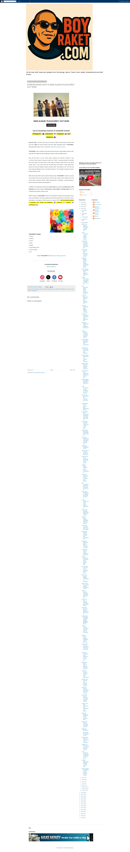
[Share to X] (49, 287)
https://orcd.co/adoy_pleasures (58, 147)
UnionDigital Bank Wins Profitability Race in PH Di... (85, 433)
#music (53, 289)
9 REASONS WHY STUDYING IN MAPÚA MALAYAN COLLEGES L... (85, 415)
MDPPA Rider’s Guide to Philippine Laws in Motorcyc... (85, 639)
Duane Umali (98, 204)
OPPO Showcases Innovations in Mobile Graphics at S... (85, 281)
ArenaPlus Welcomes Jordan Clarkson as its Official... (85, 478)
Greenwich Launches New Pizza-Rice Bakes (85, 527)
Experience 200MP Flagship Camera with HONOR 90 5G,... (85, 535)
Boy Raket (97, 202)
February (84, 788)
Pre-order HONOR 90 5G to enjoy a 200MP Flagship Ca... (85, 440)
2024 (82, 206)
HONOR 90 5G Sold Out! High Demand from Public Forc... (85, 244)
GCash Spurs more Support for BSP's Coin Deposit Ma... (85, 374)
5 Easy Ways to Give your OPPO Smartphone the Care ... (85, 647)
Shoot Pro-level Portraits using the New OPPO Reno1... (85, 602)
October (84, 217)
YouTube (60, 281)
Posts (82, 192)
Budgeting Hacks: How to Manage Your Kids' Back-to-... (85, 665)
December (84, 210)
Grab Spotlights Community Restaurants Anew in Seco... (85, 755)
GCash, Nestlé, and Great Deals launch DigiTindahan (85, 503)
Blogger (71, 847)
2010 (82, 817)
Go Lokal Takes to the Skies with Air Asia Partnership (85, 674)
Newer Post (30, 370)
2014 (82, 809)
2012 (82, 813)
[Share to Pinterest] (52, 287)
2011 (82, 815)
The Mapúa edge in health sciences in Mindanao (85, 552)
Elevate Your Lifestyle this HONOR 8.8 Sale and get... (85, 682)
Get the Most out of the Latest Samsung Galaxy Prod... (85, 570)
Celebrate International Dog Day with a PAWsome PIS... (85, 317)
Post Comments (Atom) (39, 372)
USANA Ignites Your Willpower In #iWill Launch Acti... (85, 763)
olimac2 (97, 216)
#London (49, 289)
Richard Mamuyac (97, 210)
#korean (42, 289)
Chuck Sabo (68, 289)
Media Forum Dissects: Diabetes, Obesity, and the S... (85, 366)
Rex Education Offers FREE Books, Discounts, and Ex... (85, 289)
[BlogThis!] (47, 287)
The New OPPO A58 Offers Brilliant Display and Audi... (85, 309)
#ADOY (32, 289)
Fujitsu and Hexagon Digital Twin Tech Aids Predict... (85, 512)
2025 (82, 204)
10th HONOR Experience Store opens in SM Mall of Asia (85, 272)
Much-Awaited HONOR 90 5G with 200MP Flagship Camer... (85, 772)
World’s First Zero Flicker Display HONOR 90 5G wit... (85, 586)
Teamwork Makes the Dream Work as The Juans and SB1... (85, 544)
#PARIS (57, 289)
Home (51, 370)
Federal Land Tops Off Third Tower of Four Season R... (85, 740)
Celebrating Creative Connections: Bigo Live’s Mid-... (85, 425)
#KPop (45, 289)
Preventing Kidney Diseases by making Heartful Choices (85, 698)
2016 (82, 805)
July (83, 777)
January (84, 790)
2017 (82, 803)
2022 (82, 792)
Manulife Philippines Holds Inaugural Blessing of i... (85, 326)
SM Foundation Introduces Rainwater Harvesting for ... (85, 486)
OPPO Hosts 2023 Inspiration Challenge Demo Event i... (85, 459)
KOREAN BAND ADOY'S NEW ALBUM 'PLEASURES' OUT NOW (85, 263)
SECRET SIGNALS (51, 266)
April (83, 784)
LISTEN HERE (51, 125)
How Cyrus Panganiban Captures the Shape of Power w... (85, 495)
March (83, 786)
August (84, 222)
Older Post (72, 370)
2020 (82, 797)
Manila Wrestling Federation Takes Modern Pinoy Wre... (85, 560)
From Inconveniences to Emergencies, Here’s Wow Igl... (85, 390)
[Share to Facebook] (51, 287)
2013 (82, 811)
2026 (82, 202)
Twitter (48, 281)
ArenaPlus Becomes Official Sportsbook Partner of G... (85, 611)
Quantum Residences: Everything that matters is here (85, 732)
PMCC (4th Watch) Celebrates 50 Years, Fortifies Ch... (85, 227)
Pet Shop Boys (34, 290)
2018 (82, 801)
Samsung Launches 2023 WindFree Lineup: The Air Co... (85, 656)
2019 (82, 799)
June (83, 779)
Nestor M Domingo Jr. (97, 207)
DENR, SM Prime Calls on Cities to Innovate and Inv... (85, 747)
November (84, 213)
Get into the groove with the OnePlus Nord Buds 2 (85, 398)
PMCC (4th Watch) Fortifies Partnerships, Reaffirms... (85, 578)
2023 (82, 208)
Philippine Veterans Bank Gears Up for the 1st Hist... (85, 690)
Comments (84, 195)
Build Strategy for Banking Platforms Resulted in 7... (85, 382)
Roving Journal (96, 213)
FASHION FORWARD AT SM (85, 447)
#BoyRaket (37, 289)
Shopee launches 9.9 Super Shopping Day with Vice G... (85, 334)
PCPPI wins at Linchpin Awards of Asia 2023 (85, 452)
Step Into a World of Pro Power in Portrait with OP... (85, 724)
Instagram (42, 281)
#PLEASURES (62, 289)
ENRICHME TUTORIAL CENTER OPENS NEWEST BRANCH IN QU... (85, 619)
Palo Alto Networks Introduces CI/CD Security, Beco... (85, 716)
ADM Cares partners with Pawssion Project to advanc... (85, 253)
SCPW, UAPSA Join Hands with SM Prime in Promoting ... (85, 629)
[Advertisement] (51, 354)
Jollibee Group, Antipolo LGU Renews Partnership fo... (85, 468)
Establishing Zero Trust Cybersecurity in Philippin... (85, 350)
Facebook (54, 281)
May (83, 781)
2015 (82, 807)
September (84, 219)
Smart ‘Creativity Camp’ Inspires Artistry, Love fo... (85, 236)
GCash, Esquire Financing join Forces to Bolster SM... (85, 594)
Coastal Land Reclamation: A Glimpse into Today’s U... (85, 358)
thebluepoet (97, 218)
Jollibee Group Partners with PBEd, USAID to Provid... (85, 520)
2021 (82, 794)
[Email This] (46, 287)
